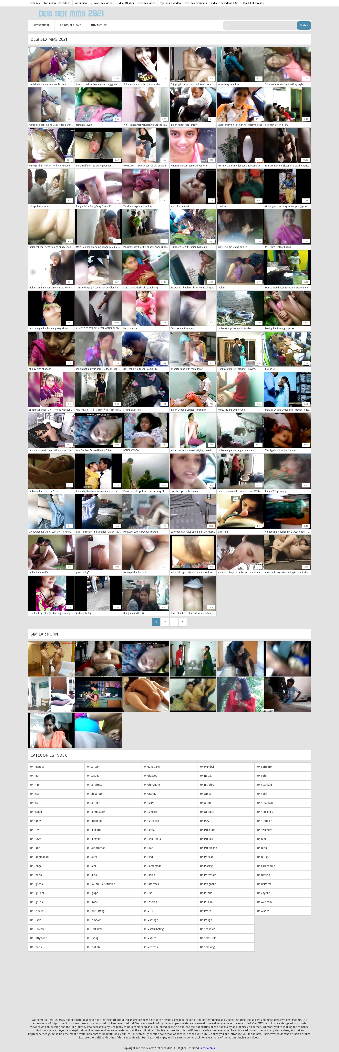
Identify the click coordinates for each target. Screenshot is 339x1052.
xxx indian (81, 3)
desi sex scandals (196, 3)
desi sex (35, 3)
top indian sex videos (57, 3)
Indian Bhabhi (125, 3)
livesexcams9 (208, 1048)
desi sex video (147, 3)
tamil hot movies (253, 3)
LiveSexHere (41, 25)
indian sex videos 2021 (225, 3)
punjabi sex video (102, 3)
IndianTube (99, 25)
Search (304, 25)
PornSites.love (70, 25)
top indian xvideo (170, 3)
